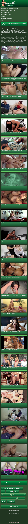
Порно (2, 20)
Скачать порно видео (5, 12)
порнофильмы (4, 16)
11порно (21, 498)
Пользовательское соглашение (14, 519)
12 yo (4, 501)
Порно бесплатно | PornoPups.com (8, 10)
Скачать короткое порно (14, 522)
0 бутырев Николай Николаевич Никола (12, 488)
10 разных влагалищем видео (9, 498)
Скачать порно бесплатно (6, 18)
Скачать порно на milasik (6, 14)
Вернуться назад (14, 506)
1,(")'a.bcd (9, 491)
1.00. (16, 491)
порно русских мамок (14, 510)
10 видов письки (6, 494)
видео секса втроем (14, 513)
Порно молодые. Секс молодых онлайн (9, 8)
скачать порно (14, 516)
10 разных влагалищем (19, 494)
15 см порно (11, 501)
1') (3, 491)
